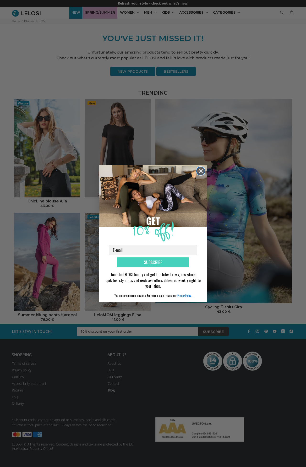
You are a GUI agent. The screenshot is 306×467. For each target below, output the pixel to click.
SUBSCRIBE (153, 262)
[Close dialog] (201, 171)
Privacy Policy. (184, 296)
